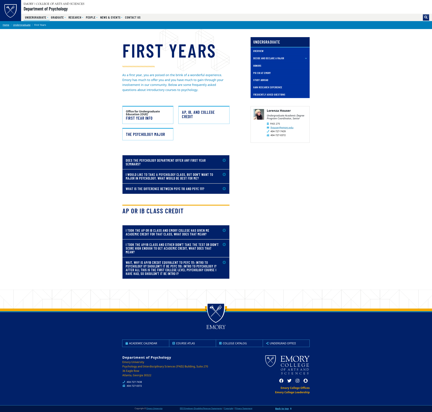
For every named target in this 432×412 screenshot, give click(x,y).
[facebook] (281, 380)
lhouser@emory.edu (282, 127)
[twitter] (289, 380)
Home (6, 24)
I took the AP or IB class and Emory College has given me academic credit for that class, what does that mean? (167, 232)
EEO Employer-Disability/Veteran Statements (201, 408)
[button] (37, 17)
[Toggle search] (426, 17)
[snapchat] (306, 380)
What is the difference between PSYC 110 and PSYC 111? (165, 189)
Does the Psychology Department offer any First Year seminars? (166, 162)
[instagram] (297, 380)
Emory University (154, 408)
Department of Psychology (46, 8)
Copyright (228, 408)
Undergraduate (22, 24)
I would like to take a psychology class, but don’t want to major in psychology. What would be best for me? (169, 176)
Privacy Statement (243, 408)
